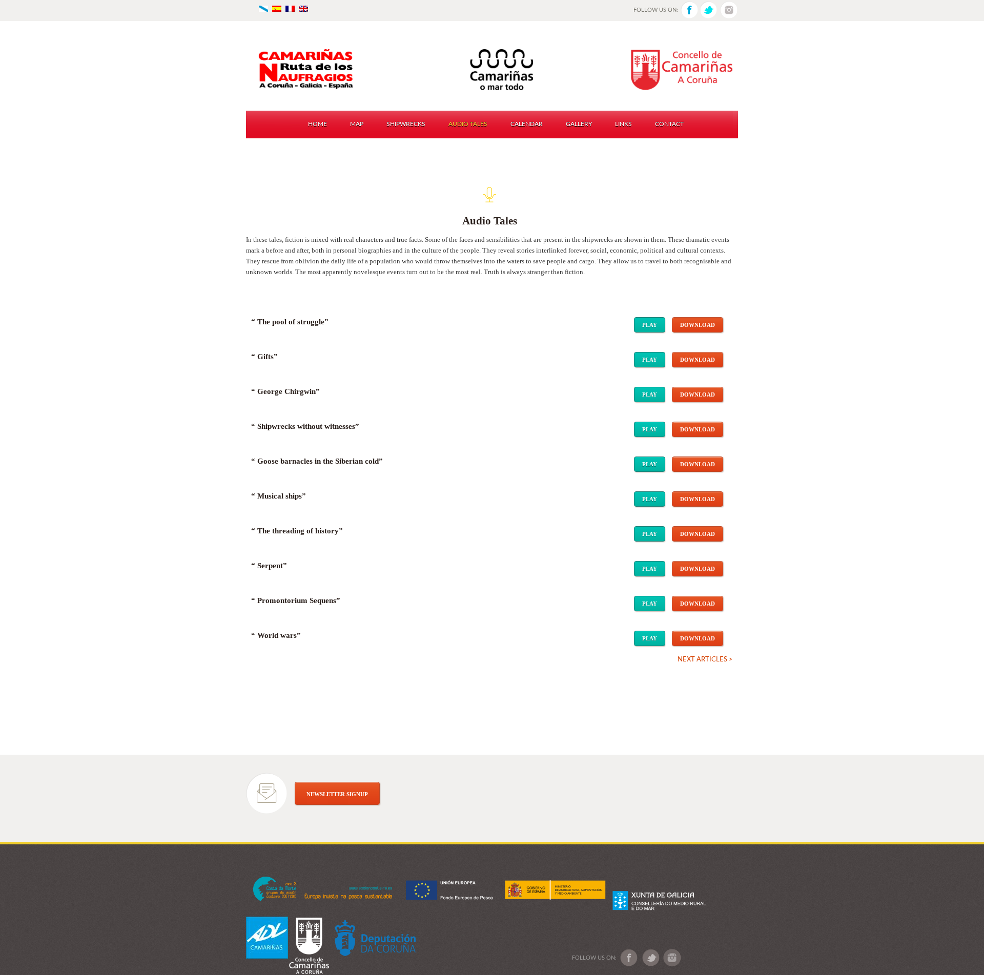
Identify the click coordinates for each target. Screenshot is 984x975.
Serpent (270, 566)
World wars (277, 635)
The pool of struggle (290, 322)
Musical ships (279, 496)
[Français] (290, 8)
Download (697, 325)
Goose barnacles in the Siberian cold (318, 461)
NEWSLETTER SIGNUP (337, 794)
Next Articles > (705, 659)
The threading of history (298, 531)
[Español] (276, 8)
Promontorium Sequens (296, 600)
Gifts (265, 356)
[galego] (263, 8)
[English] (303, 8)
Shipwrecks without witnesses (306, 426)
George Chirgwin (286, 391)
